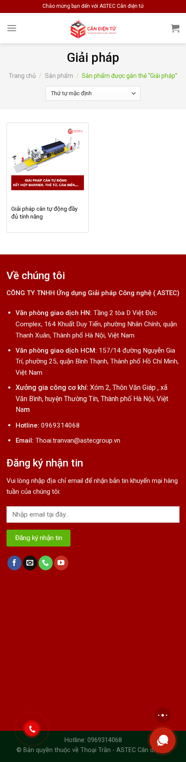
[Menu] (11, 28)
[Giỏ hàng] (175, 28)
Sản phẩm (59, 75)
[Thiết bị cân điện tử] (93, 28)
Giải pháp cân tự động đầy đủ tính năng (44, 212)
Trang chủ (22, 75)
